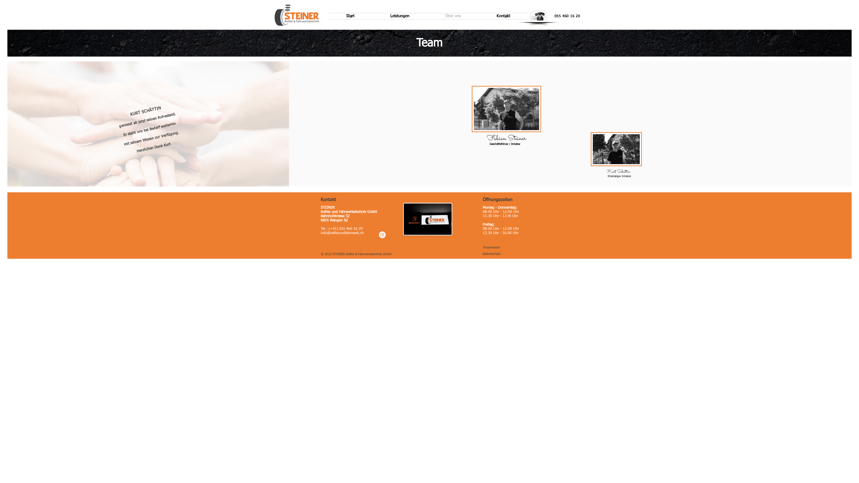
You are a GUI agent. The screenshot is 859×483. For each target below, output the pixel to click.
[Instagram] (382, 234)
